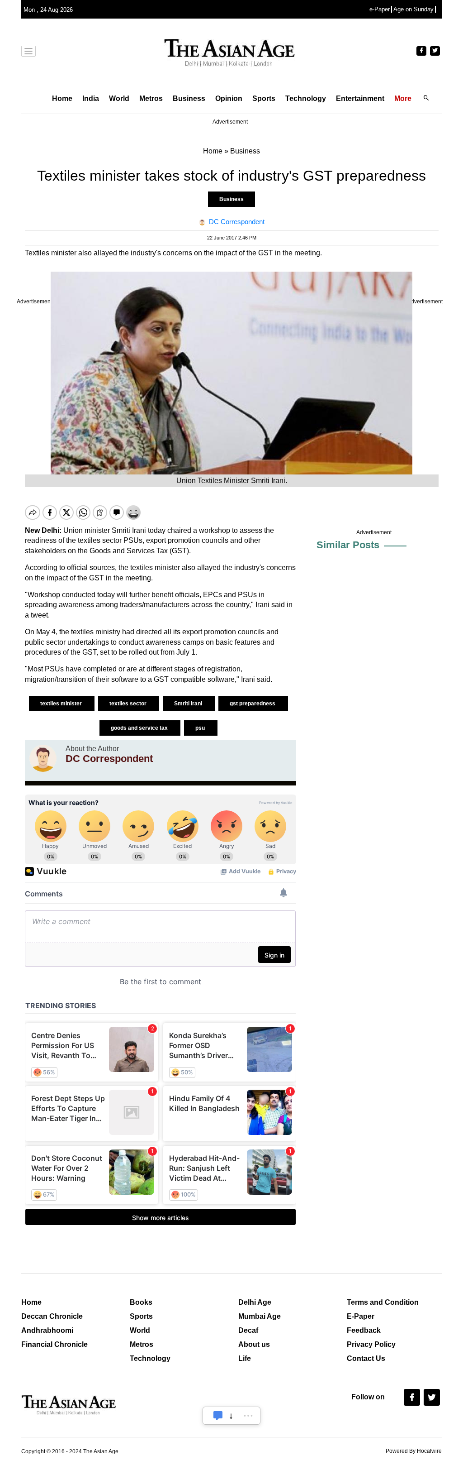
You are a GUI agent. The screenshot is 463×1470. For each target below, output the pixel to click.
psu (200, 728)
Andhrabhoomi (47, 1330)
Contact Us (366, 1358)
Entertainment (360, 98)
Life (244, 1358)
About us (254, 1344)
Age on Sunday (413, 9)
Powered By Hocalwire (414, 1451)
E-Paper (360, 1316)
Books (141, 1302)
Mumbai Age (259, 1316)
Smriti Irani (188, 703)
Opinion (228, 98)
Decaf (248, 1330)
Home (62, 98)
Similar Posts (348, 545)
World (119, 98)
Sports (263, 98)
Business (189, 98)
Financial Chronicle (54, 1344)
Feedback (364, 1330)
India (90, 98)
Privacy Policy (371, 1344)
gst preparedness (253, 703)
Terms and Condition (383, 1302)
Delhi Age (254, 1302)
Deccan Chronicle (52, 1316)
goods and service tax (140, 728)
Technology (305, 98)
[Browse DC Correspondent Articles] (43, 758)
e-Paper (379, 9)
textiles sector (128, 703)
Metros (151, 98)
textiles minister (61, 703)
